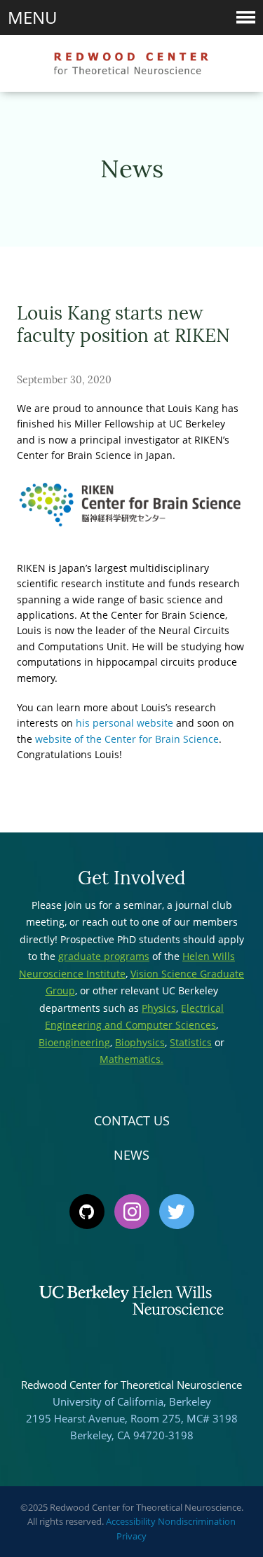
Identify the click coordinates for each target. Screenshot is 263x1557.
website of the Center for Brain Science (127, 739)
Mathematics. (131, 1059)
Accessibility (131, 1521)
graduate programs (103, 956)
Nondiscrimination (197, 1521)
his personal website (124, 722)
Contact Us (132, 1120)
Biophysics (140, 1042)
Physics (159, 1008)
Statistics (191, 1042)
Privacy (131, 1536)
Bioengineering (74, 1042)
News (131, 1154)
